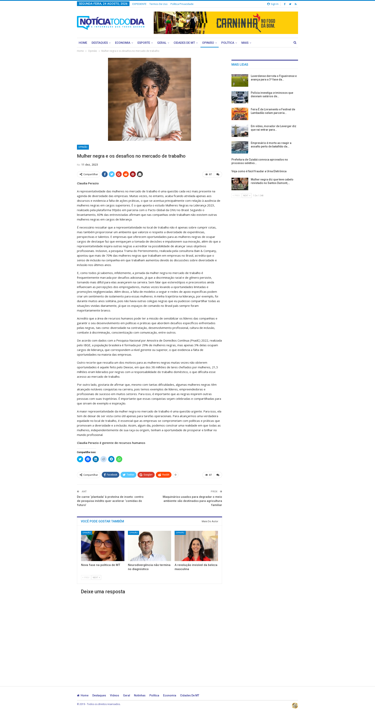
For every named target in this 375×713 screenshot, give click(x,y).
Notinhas (140, 695)
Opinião (208, 43)
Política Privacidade (182, 4)
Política (227, 43)
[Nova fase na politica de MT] (102, 546)
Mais (244, 43)
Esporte (144, 43)
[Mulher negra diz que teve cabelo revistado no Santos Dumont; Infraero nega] (239, 184)
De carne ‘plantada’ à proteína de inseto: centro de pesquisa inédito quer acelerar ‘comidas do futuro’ (110, 501)
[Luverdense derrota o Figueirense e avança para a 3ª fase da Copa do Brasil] (239, 80)
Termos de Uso (158, 4)
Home (83, 43)
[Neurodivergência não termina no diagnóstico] (149, 546)
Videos (114, 695)
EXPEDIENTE (139, 4)
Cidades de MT (184, 43)
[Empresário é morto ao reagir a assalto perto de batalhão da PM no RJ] (239, 147)
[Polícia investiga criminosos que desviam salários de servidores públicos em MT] (239, 97)
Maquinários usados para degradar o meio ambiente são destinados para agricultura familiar (192, 501)
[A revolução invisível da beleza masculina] (196, 546)
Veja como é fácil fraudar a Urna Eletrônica (259, 171)
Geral (161, 43)
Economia (122, 43)
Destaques (100, 43)
